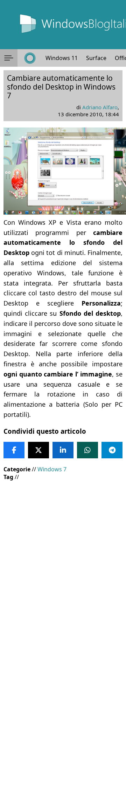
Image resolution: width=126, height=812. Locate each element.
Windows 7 (51, 469)
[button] (9, 58)
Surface (96, 58)
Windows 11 (62, 58)
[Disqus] (63, 717)
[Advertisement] (63, 551)
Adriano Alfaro (100, 107)
